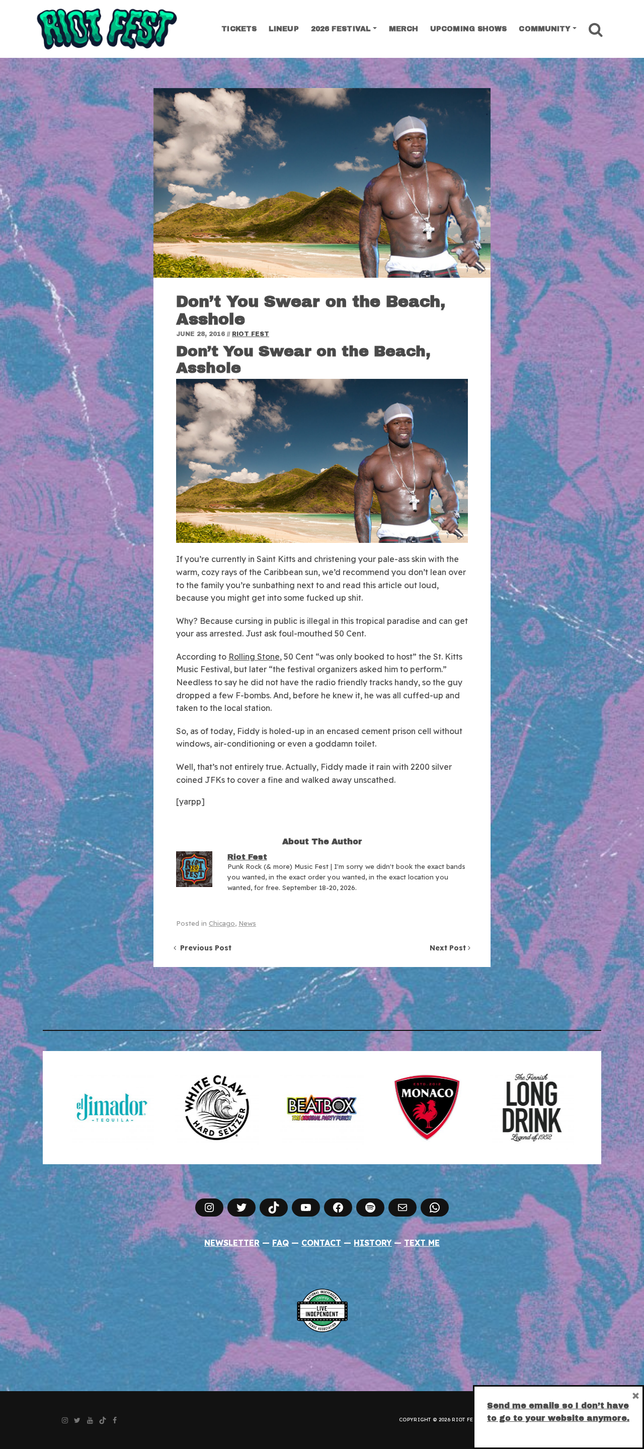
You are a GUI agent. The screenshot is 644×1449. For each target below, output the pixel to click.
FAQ (280, 1243)
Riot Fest (250, 334)
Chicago (222, 923)
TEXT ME (422, 1243)
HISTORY (373, 1243)
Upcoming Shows (468, 29)
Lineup (284, 29)
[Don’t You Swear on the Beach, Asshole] (322, 183)
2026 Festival (341, 29)
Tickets (239, 29)
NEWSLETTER (232, 1243)
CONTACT (321, 1243)
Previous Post (203, 947)
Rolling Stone (254, 657)
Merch (404, 29)
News (247, 923)
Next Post (449, 947)
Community (545, 29)
